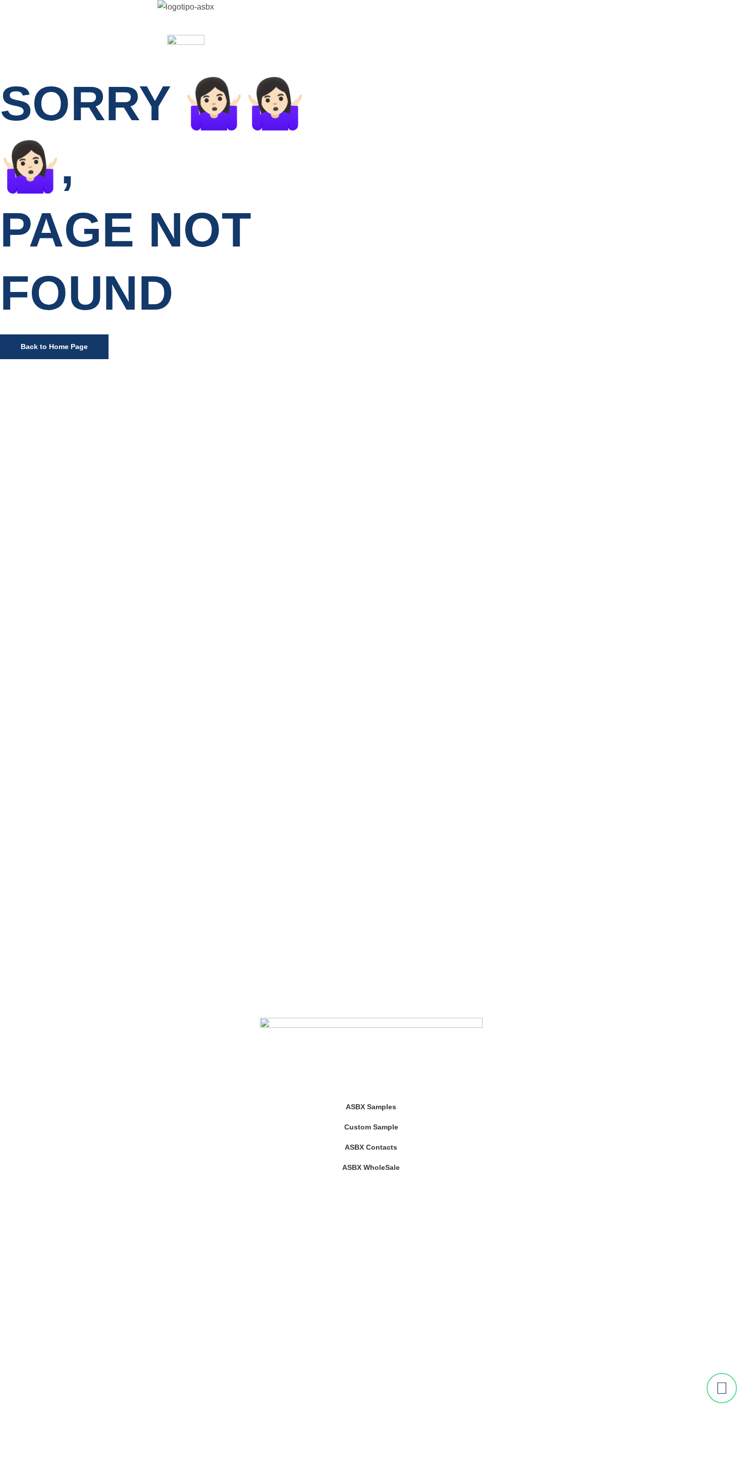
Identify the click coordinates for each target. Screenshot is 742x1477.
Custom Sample (371, 1127)
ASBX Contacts (371, 1147)
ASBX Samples (371, 1107)
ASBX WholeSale (371, 1167)
